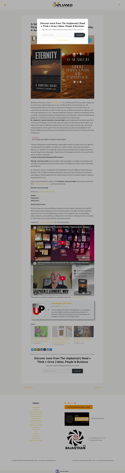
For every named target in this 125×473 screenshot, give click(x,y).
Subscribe (79, 35)
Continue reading (62, 40)
